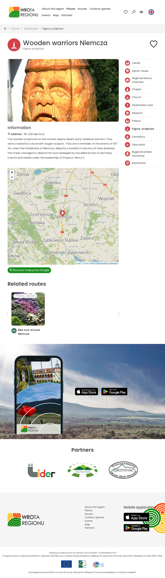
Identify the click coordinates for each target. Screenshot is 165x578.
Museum (137, 113)
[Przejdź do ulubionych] (126, 12)
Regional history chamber (142, 80)
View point (138, 144)
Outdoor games (100, 9)
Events (46, 15)
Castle (136, 63)
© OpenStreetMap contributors (106, 263)
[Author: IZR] (63, 90)
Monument (139, 163)
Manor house (140, 71)
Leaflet (78, 263)
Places (71, 9)
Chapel (136, 89)
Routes (82, 9)
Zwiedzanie (31, 28)
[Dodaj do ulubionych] (153, 44)
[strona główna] (5, 29)
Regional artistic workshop (142, 154)
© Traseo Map (87, 263)
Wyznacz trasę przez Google (30, 270)
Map (56, 15)
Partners (66, 15)
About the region (53, 9)
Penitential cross (142, 105)
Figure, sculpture (52, 28)
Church (136, 97)
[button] (16, 90)
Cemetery (138, 137)
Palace (136, 121)
